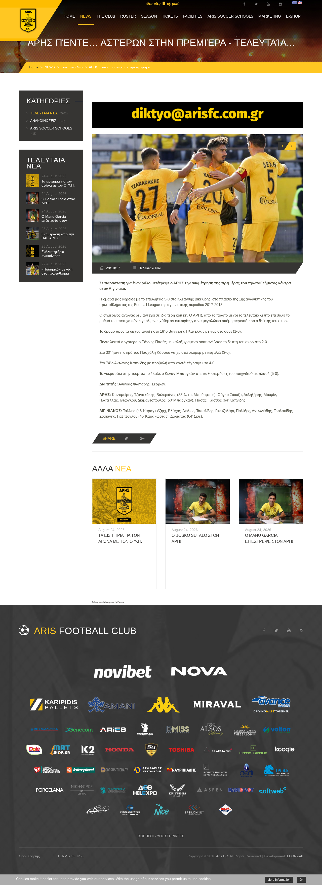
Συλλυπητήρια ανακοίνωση (53, 254)
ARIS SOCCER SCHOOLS (230, 16)
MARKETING (269, 16)
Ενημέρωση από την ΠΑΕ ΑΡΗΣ (58, 236)
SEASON (149, 16)
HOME (69, 16)
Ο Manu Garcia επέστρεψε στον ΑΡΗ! (54, 220)
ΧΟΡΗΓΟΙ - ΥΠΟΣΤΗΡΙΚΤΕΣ (161, 836)
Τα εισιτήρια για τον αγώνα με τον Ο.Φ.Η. (58, 183)
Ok (301, 879)
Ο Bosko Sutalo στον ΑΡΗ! (58, 201)
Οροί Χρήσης (29, 856)
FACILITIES (193, 16)
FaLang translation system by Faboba (108, 602)
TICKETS (170, 16)
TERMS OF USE (70, 856)
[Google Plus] (142, 438)
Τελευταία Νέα (72, 67)
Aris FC (222, 856)
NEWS (86, 16)
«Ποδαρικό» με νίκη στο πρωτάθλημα (57, 271)
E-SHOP (293, 16)
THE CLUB (106, 16)
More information (279, 879)
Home (33, 67)
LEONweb (295, 856)
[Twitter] (126, 438)
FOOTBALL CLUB (85, 631)
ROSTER (128, 16)
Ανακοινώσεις (47, 121)
